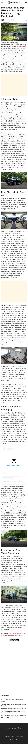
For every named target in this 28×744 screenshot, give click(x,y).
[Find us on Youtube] (16, 740)
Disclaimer (11, 727)
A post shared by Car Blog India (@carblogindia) (14, 481)
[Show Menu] (2, 2)
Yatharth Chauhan (10, 20)
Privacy (5, 727)
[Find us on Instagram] (14, 740)
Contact (8, 728)
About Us (14, 728)
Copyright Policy (19, 727)
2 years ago (6, 22)
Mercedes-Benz (20, 47)
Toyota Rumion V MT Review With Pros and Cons (13, 708)
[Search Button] (26, 2)
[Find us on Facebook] (10, 740)
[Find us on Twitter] (12, 740)
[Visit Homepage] (14, 2)
